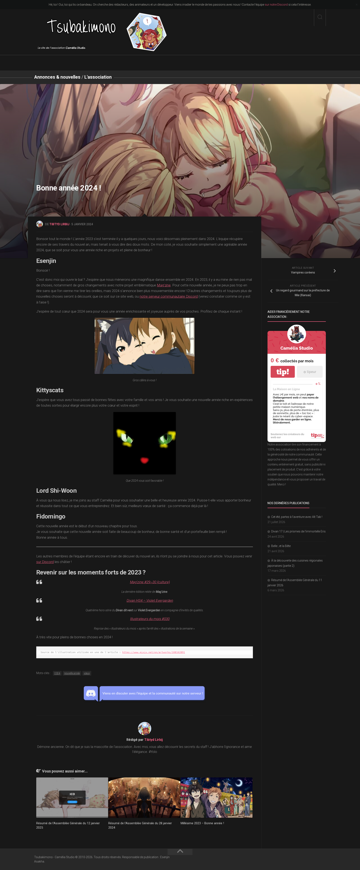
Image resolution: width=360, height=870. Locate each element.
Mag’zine (164, 285)
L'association (98, 77)
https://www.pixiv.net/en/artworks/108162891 (153, 652)
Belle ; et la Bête (281, 546)
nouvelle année (72, 673)
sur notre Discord (276, 4)
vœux (87, 673)
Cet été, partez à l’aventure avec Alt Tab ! (296, 517)
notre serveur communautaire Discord (169, 296)
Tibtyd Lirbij (59, 224)
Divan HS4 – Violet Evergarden (150, 600)
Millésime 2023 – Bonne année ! (202, 823)
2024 (57, 673)
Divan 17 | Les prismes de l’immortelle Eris (298, 531)
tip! (282, 371)
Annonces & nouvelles (57, 77)
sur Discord (45, 562)
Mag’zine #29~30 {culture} (150, 582)
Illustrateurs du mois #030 (150, 619)
